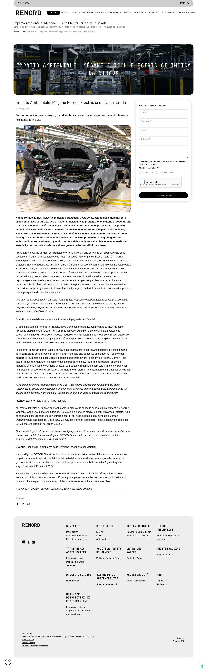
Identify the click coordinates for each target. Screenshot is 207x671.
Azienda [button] (185, 3)
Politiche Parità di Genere (109, 558)
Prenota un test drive (76, 539)
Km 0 (99, 535)
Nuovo (64, 13)
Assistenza (168, 13)
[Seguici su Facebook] (23, 542)
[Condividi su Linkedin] (23, 504)
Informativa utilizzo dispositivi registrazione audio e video (78, 610)
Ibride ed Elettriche (93, 13)
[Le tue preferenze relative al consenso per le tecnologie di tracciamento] (202, 666)
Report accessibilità (136, 581)
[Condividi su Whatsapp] (28, 504)
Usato (75, 13)
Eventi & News (29, 32)
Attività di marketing (148, 168)
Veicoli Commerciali (134, 13)
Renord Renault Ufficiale (138, 532)
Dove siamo (72, 532)
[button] (163, 168)
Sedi (54, 12)
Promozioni (114, 13)
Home (16, 32)
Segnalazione (164, 554)
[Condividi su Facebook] (17, 504)
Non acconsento (166, 172)
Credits (180, 638)
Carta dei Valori (134, 558)
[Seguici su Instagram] (28, 542)
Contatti (182, 13)
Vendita (160, 581)
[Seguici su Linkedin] (33, 542)
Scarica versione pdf (106, 584)
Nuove (99, 532)
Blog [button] (193, 13)
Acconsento (147, 172)
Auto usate (101, 539)
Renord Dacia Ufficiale (137, 535)
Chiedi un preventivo (76, 535)
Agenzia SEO (179, 641)
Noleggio (153, 13)
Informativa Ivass (74, 558)
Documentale (73, 581)
